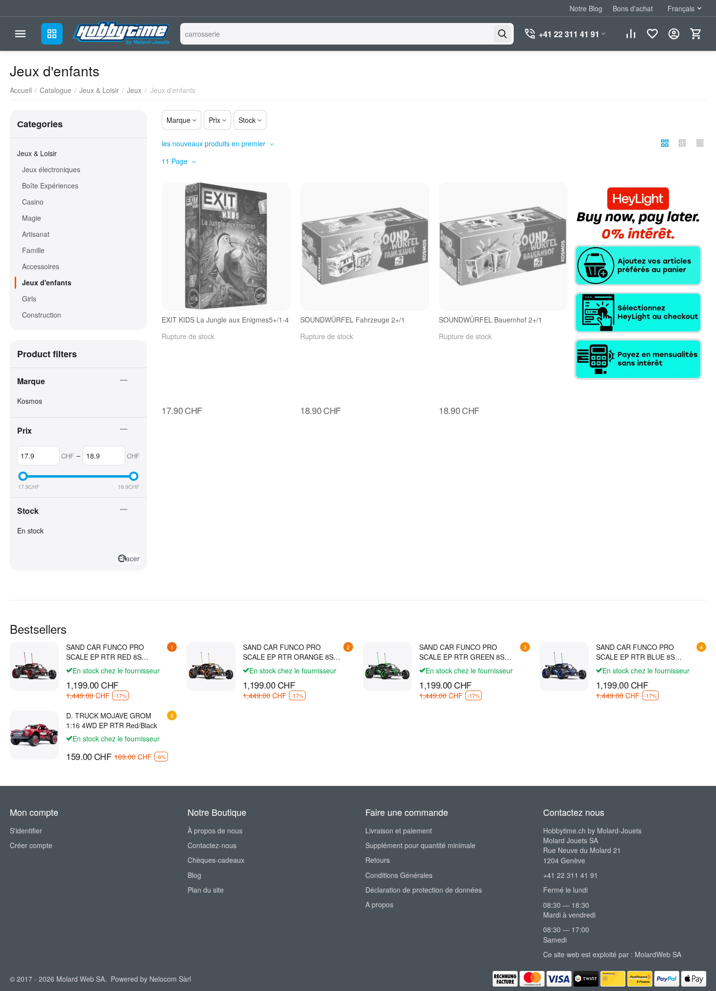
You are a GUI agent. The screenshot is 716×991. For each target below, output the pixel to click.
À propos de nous (215, 830)
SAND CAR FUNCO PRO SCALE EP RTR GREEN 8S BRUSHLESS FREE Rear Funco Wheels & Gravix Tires (469, 652)
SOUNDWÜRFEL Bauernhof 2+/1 (490, 320)
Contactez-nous (212, 845)
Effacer (129, 558)
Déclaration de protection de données (423, 890)
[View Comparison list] (630, 34)
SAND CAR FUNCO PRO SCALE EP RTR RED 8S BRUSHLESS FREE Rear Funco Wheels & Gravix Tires (116, 652)
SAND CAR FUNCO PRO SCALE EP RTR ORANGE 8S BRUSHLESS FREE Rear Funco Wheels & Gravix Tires (292, 652)
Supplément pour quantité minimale (420, 845)
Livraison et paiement (398, 830)
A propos (379, 904)
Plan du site (206, 890)
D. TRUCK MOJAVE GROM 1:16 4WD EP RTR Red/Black (111, 720)
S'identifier (26, 830)
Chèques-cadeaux (216, 860)
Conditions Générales (398, 875)
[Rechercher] (502, 34)
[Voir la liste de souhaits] (652, 34)
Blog (194, 875)
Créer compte (31, 845)
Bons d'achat (633, 8)
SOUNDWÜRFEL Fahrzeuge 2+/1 (352, 320)
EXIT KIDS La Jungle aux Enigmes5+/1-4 (225, 320)
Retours (377, 860)
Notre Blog (586, 8)
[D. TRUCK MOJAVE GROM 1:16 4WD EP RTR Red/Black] (34, 735)
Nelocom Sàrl (170, 979)
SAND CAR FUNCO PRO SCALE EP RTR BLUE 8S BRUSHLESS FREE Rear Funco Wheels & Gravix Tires (645, 652)
